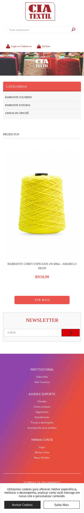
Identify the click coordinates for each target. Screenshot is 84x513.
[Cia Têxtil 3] (42, 64)
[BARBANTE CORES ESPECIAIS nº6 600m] (42, 203)
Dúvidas (42, 401)
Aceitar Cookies (22, 504)
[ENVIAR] (71, 332)
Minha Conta (42, 452)
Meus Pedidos (42, 457)
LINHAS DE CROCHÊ (17, 113)
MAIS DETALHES (42, 283)
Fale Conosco (42, 382)
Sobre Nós (42, 377)
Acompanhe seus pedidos (42, 427)
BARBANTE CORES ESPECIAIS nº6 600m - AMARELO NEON (42, 266)
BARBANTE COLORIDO (18, 97)
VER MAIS (42, 300)
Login (42, 447)
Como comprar (42, 406)
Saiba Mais (61, 504)
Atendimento (42, 417)
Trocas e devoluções (42, 422)
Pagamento (42, 412)
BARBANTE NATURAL (18, 105)
